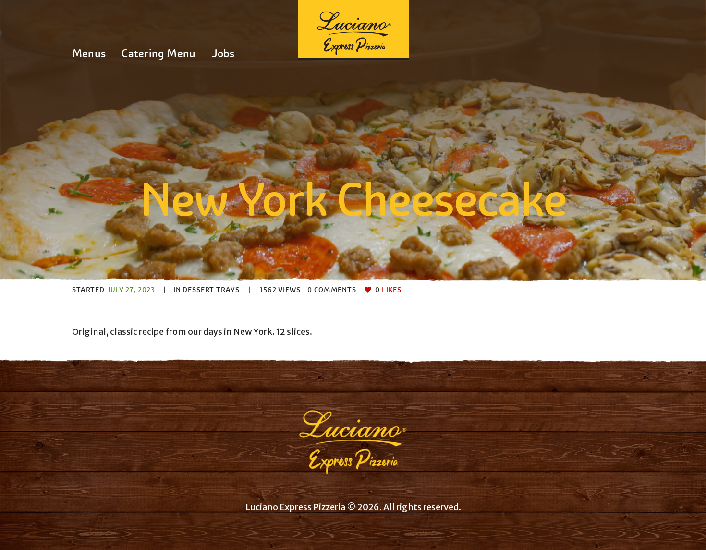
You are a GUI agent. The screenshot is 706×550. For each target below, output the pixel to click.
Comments (331, 289)
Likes (388, 289)
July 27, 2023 (131, 289)
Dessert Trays (211, 289)
